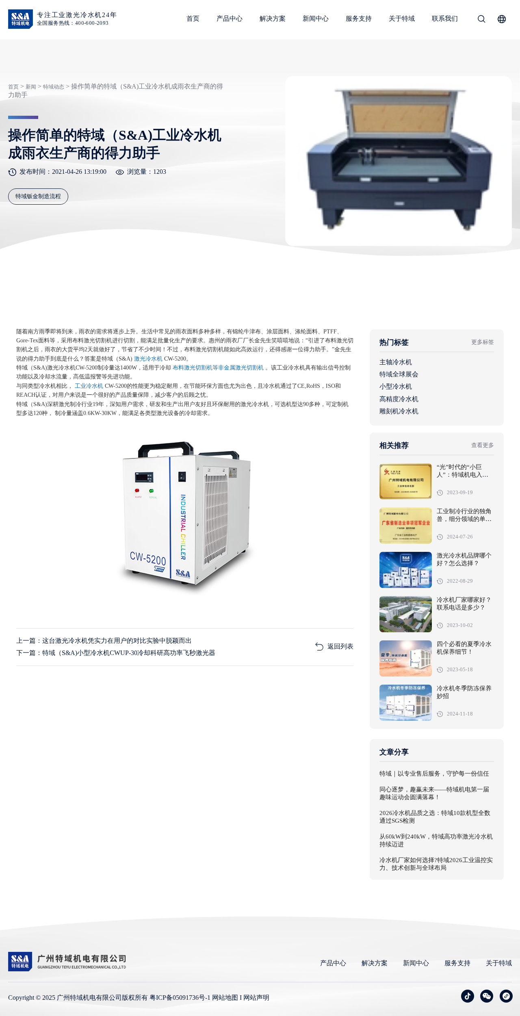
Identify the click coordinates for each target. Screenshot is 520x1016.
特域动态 (53, 87)
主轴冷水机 (395, 362)
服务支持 (359, 18)
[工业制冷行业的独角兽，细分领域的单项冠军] (405, 526)
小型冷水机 (395, 386)
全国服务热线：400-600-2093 (73, 23)
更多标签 (482, 342)
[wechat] (486, 996)
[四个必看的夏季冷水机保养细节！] (405, 658)
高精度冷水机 (398, 399)
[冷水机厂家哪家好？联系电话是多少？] (405, 614)
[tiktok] (467, 996)
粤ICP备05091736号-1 (180, 997)
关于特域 (402, 18)
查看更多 (482, 445)
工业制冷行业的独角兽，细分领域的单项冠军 (464, 519)
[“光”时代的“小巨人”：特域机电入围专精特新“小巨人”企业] (405, 481)
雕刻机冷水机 (398, 411)
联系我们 (445, 18)
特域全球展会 (398, 374)
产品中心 (230, 18)
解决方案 (273, 18)
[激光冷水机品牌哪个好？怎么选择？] (405, 570)
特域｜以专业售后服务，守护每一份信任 (434, 774)
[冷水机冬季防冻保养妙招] (405, 703)
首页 (192, 18)
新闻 (31, 87)
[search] (481, 20)
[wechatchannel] (506, 996)
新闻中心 (316, 18)
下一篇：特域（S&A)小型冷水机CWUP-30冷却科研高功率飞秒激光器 (115, 652)
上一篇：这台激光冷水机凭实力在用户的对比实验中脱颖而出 (104, 640)
